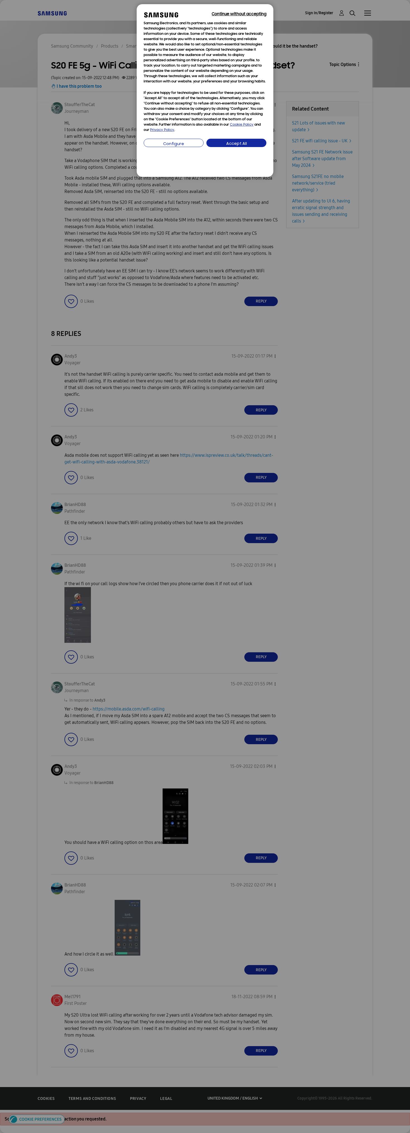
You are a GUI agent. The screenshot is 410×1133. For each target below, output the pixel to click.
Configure (173, 144)
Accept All (236, 144)
